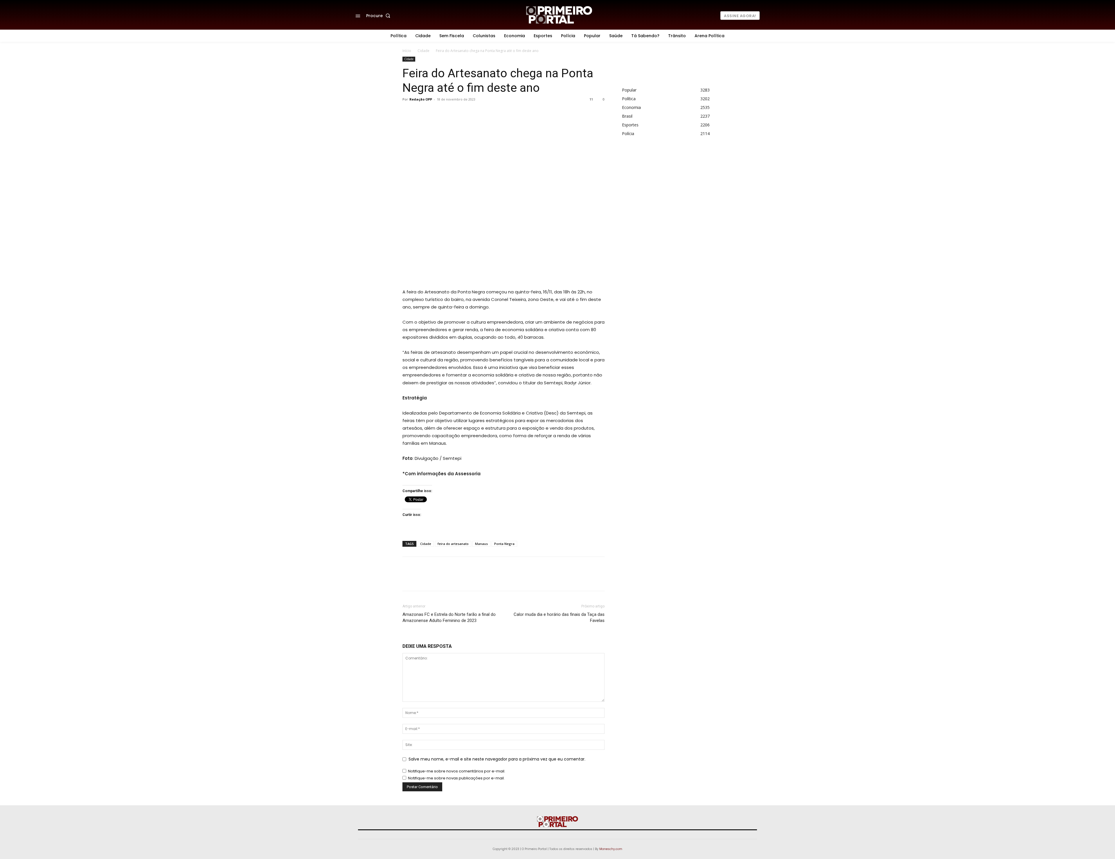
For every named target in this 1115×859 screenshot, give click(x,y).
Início (406, 50)
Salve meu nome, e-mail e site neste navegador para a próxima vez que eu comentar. (497, 759)
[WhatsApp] (500, 112)
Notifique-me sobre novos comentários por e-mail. (456, 771)
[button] (379, 16)
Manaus (481, 543)
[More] (514, 112)
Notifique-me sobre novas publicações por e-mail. (456, 778)
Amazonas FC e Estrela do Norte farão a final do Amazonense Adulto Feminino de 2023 (449, 617)
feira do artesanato (453, 543)
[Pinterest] (486, 112)
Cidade (423, 50)
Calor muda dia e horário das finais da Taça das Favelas (559, 617)
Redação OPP (420, 99)
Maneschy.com (610, 849)
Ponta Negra (504, 543)
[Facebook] (460, 112)
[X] (473, 112)
